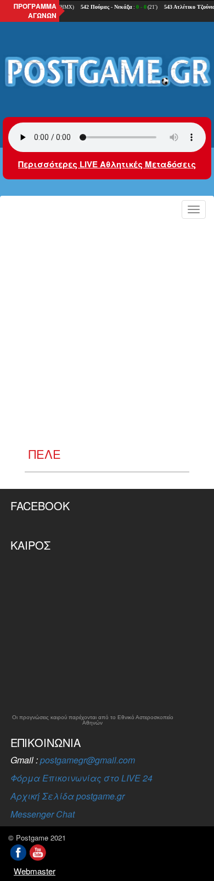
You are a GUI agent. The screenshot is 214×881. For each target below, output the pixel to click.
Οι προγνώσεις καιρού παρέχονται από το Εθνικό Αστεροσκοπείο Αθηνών (92, 720)
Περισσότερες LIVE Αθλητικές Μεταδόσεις (107, 164)
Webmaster (34, 871)
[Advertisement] (107, 335)
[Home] (107, 72)
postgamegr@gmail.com (87, 760)
